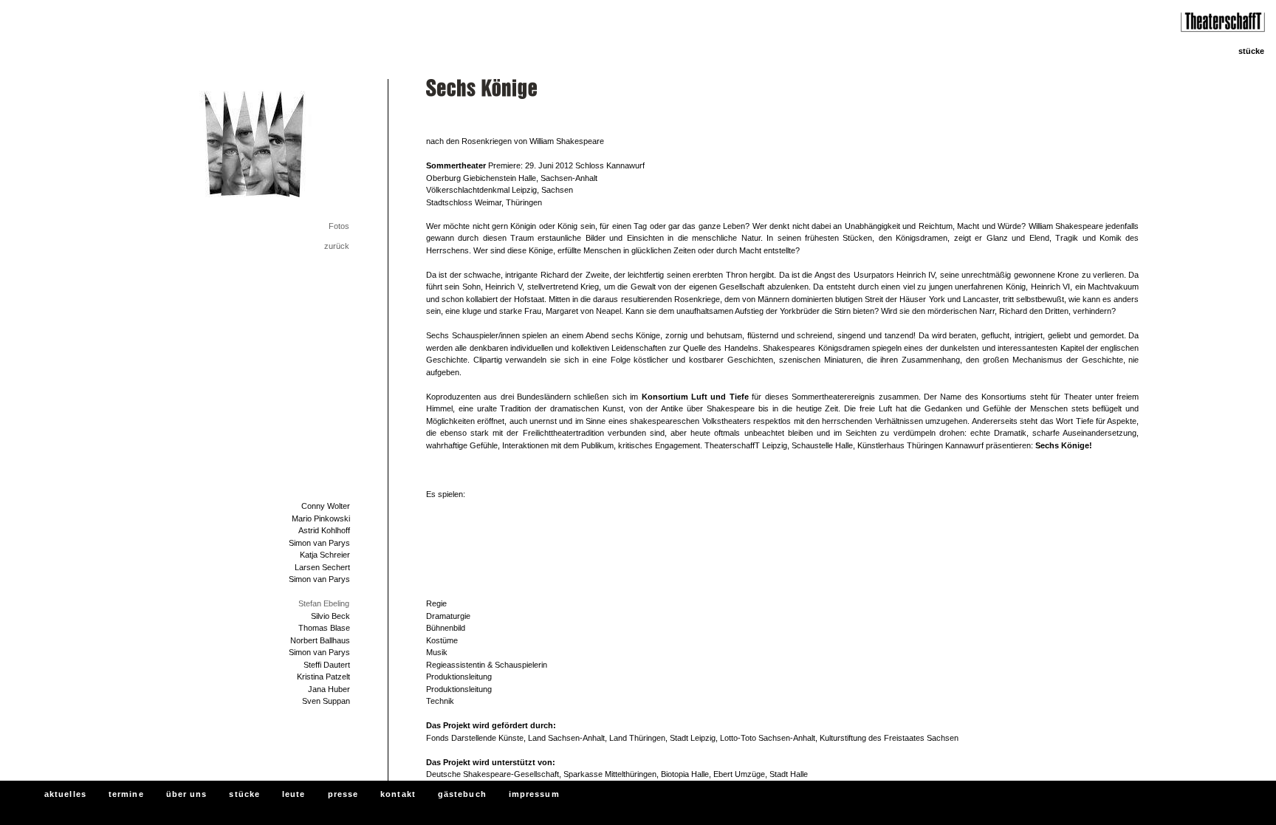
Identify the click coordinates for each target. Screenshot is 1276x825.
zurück (336, 246)
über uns (186, 794)
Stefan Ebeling (323, 603)
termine (126, 794)
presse (343, 794)
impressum (534, 794)
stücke (244, 794)
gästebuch (462, 794)
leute (294, 794)
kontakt (398, 794)
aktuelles (65, 794)
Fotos (339, 226)
